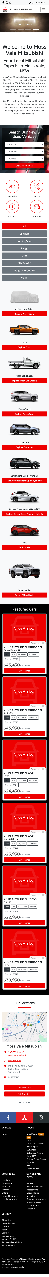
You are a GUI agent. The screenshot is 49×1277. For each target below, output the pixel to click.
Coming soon (24, 241)
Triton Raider (33, 1168)
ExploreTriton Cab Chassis (24, 380)
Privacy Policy (8, 1245)
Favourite (35, 643)
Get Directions (24, 1094)
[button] (43, 9)
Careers (5, 1226)
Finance (5, 1189)
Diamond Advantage (36, 1199)
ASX (28, 1165)
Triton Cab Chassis (35, 1143)
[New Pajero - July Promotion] (24, 22)
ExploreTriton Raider (24, 595)
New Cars (6, 1186)
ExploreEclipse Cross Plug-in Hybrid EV (24, 514)
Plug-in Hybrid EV (24, 270)
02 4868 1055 (38, 2)
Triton (29, 1140)
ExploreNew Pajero (24, 314)
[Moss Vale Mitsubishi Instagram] (7, 2)
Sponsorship (8, 1236)
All (24, 226)
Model (24, 277)
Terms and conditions (12, 1242)
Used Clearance (9, 1199)
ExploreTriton (24, 347)
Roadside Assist (34, 1202)
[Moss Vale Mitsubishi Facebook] (3, 2)
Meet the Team (9, 1223)
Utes (24, 255)
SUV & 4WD (24, 263)
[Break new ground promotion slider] (28, 29)
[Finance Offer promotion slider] (21, 29)
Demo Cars (7, 1183)
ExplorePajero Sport (24, 414)
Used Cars (6, 1180)
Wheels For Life (9, 1239)
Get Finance (24, 670)
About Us (6, 1220)
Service (30, 1183)
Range (24, 248)
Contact (5, 1232)
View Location (24, 1087)
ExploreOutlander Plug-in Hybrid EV (24, 480)
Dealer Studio (18, 1267)
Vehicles (25, 233)
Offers (5, 1192)
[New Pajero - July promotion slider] (36, 29)
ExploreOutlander (24, 447)
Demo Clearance (10, 1196)
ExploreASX (24, 547)
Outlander (31, 1149)
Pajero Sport (32, 1146)
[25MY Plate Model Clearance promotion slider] (13, 29)
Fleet (4, 1229)
